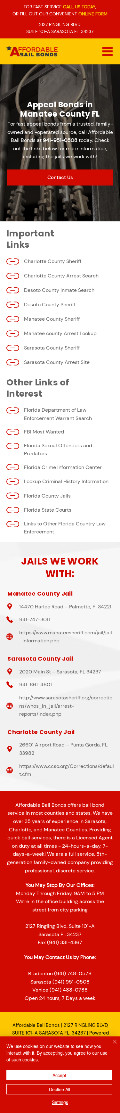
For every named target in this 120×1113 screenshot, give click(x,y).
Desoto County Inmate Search (59, 290)
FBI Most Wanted (44, 431)
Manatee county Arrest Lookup (60, 333)
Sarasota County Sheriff (52, 347)
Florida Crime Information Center (63, 467)
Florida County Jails (47, 495)
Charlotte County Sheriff (52, 261)
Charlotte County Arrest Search (61, 275)
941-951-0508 (60, 140)
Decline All (59, 1089)
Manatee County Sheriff (52, 319)
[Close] (111, 1045)
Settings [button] (60, 1102)
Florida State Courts (47, 510)
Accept (59, 1075)
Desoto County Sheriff (50, 304)
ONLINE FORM (93, 14)
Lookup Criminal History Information (66, 481)
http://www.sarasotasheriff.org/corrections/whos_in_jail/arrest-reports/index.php (65, 705)
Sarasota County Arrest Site (57, 362)
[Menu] (107, 51)
